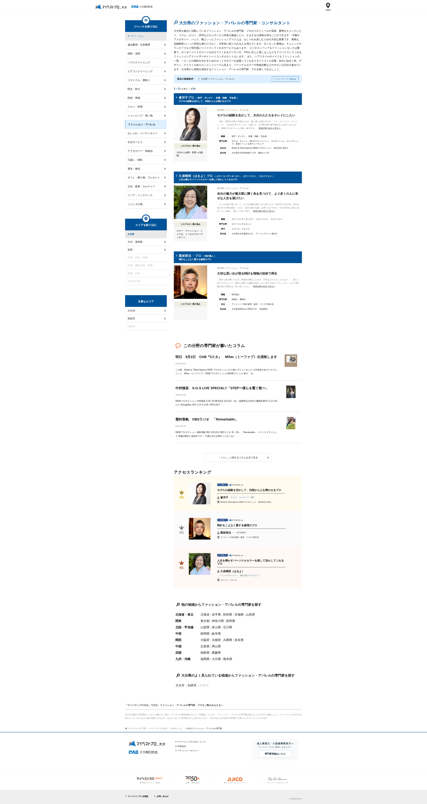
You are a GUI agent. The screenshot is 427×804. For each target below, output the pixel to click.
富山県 (216, 627)
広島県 (204, 646)
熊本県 (227, 659)
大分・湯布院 (135, 241)
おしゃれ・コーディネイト (143, 133)
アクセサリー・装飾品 (140, 151)
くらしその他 (135, 204)
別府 (130, 249)
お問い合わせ (163, 796)
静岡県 (204, 633)
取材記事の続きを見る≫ (270, 128)
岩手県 (216, 614)
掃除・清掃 (134, 53)
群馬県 (230, 621)
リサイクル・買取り (139, 80)
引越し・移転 (135, 159)
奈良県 (239, 640)
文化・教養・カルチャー (141, 186)
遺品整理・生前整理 (139, 44)
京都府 (216, 640)
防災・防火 (134, 89)
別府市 (192, 685)
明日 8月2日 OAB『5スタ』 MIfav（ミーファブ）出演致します (226, 357)
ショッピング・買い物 (140, 115)
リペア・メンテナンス (140, 195)
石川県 (227, 627)
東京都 (204, 621)
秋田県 (227, 614)
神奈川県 (218, 621)
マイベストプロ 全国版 (138, 796)
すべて (131, 36)
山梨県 (204, 627)
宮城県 (239, 614)
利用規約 (181, 746)
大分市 (179, 685)
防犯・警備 (134, 97)
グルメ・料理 (135, 106)
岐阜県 (216, 633)
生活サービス (135, 142)
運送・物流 (134, 168)
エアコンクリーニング (140, 71)
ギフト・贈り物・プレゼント (144, 177)
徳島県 (204, 652)
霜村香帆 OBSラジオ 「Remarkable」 (206, 419)
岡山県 (216, 646)
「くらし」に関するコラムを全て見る (238, 457)
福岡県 (204, 659)
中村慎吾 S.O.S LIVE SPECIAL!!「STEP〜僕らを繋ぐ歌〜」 (222, 388)
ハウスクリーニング (139, 62)
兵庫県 (227, 640)
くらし (140, 36)
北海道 (204, 614)
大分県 (216, 659)
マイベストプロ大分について (191, 742)
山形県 (250, 614)
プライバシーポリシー (188, 750)
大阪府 (204, 640)
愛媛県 (216, 652)
